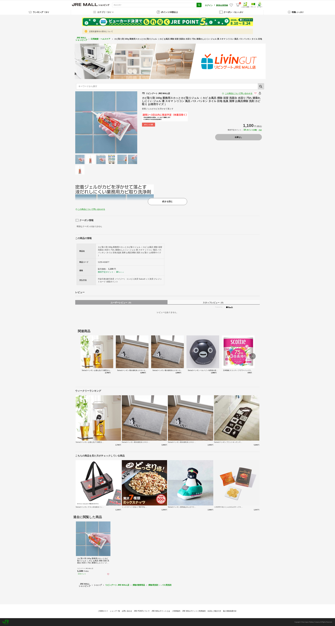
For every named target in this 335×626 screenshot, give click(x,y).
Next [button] (117, 122)
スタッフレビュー (214, 302)
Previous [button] (95, 122)
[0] (237, 5)
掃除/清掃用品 (139, 585)
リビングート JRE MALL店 (117, 585)
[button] (252, 356)
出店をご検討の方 (214, 611)
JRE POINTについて (142, 611)
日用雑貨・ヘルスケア (101, 39)
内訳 (260, 130)
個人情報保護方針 (230, 611)
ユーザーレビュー (121, 302)
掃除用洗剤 (153, 585)
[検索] (261, 86)
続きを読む (167, 201)
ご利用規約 (176, 611)
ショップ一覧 (115, 611)
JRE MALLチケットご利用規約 (194, 611)
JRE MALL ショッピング (81, 39)
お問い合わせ (127, 611)
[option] (106, 122)
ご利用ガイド (103, 611)
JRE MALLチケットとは (161, 611)
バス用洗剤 (166, 585)
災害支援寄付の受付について (101, 31)
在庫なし (238, 137)
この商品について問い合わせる (238, 93)
